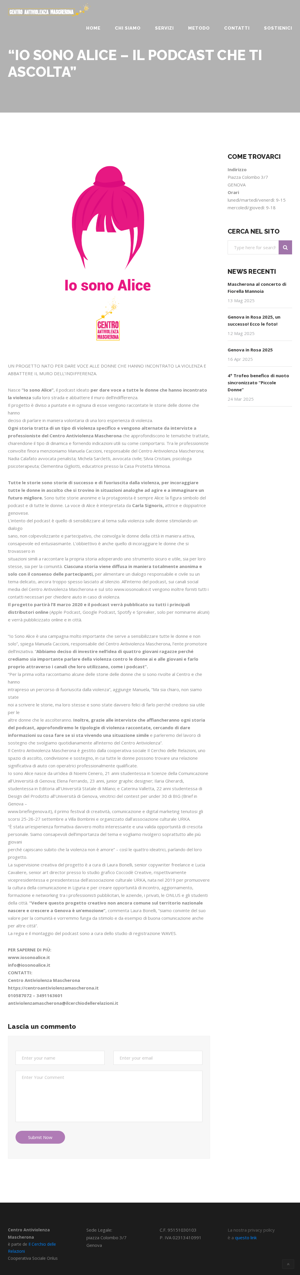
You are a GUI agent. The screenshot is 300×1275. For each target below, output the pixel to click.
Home (93, 28)
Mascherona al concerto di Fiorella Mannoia (257, 287)
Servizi (164, 28)
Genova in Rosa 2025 (250, 350)
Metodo (199, 28)
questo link (246, 1237)
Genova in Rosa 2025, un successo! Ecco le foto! (254, 320)
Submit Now (40, 1137)
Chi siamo (128, 28)
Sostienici (278, 28)
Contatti (237, 28)
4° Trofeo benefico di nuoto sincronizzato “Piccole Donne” (258, 382)
